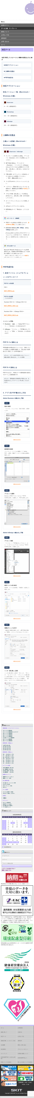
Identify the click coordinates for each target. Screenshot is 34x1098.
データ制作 (5, 789)
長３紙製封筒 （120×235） (8, 772)
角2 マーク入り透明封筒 (7, 734)
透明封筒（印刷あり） (8, 743)
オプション (5, 800)
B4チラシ (5, 787)
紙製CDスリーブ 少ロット (8, 776)
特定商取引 (3, 1049)
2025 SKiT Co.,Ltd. (15, 1093)
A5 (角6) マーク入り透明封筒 (8, 737)
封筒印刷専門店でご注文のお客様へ (8, 1057)
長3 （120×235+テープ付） (8, 754)
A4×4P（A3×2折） (6, 784)
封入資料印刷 (6, 780)
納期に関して (4, 1032)
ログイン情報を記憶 (8, 863)
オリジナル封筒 (6, 765)
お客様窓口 (20, 1028)
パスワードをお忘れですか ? (8, 868)
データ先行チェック (7, 806)
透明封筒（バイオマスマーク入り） (11, 728)
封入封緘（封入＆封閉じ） (8, 805)
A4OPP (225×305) (6, 745)
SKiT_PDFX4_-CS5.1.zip (11, 306)
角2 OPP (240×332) (7, 748)
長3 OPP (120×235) (7, 746)
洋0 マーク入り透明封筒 (7, 736)
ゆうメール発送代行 (7, 802)
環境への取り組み (22, 1045)
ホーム (2, 1028)
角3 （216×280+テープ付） (8, 761)
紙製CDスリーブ (7, 774)
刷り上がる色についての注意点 (25, 1062)
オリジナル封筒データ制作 (8, 791)
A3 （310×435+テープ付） (8, 763)
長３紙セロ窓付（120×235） (8, 770)
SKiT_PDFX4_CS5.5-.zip (11, 315)
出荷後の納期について (23, 1053)
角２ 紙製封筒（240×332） (8, 769)
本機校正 (4, 798)
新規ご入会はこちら (6, 870)
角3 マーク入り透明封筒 (7, 740)
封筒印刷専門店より (22, 1057)
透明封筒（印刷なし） (8, 752)
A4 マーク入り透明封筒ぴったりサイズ (10, 731)
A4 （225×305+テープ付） (8, 755)
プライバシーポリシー (23, 1049)
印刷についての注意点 (6, 1062)
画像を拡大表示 (17, 439)
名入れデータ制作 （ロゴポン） (9, 793)
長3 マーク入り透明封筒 (7, 733)
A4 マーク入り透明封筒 (7, 730)
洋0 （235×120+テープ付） (8, 758)
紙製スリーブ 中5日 (7, 778)
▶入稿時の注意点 (9, 71)
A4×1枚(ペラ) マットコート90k (9, 782)
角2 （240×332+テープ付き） (9, 757)
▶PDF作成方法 (8, 77)
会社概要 (3, 1045)
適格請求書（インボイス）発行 (8, 1040)
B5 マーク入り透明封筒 (7, 739)
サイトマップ (4, 1053)
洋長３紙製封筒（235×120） (8, 767)
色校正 (4, 795)
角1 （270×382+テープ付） (8, 760)
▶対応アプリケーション (11, 65)
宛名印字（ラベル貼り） (7, 804)
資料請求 (20, 1040)
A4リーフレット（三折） (8, 785)
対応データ (3, 1036)
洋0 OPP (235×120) (7, 749)
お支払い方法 (21, 1036)
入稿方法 (20, 1032)
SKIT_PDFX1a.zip (9, 291)
